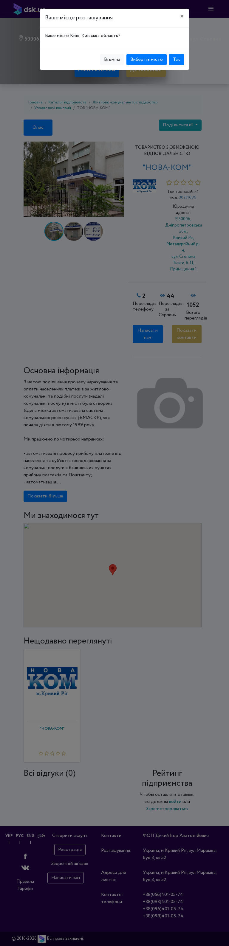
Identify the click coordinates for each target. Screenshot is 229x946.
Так (176, 59)
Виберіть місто (146, 59)
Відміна (112, 59)
